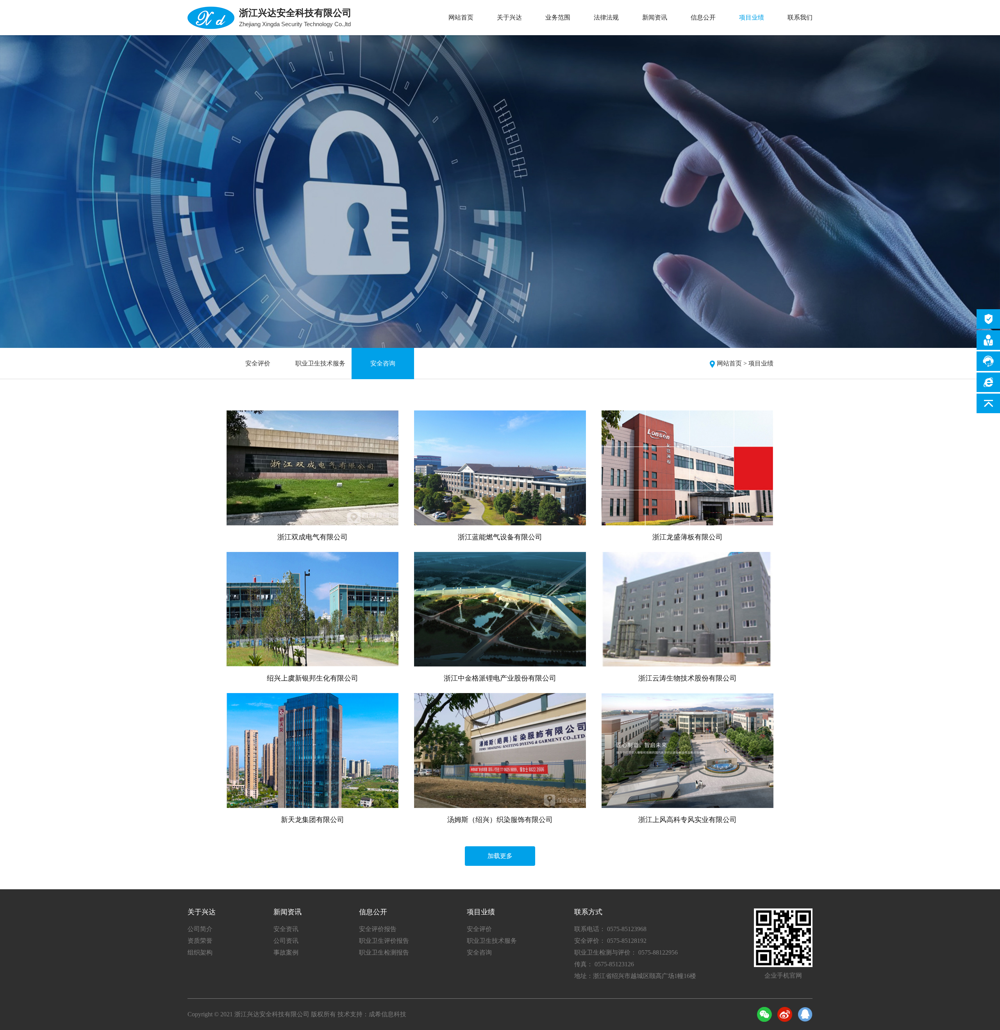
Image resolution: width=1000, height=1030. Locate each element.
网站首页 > (732, 363)
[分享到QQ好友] (805, 1014)
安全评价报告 (377, 929)
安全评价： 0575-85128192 (610, 940)
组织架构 (200, 952)
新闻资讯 (654, 17)
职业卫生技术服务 (320, 363)
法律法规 (606, 17)
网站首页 (460, 17)
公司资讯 (285, 940)
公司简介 (200, 929)
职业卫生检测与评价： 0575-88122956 (626, 952)
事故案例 (285, 952)
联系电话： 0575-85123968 (610, 929)
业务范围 (557, 17)
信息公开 (703, 17)
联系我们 (800, 17)
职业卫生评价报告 (384, 940)
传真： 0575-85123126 (604, 964)
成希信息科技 (387, 1014)
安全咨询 (382, 363)
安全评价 (257, 363)
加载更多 (500, 856)
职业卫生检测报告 (384, 952)
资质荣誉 (200, 940)
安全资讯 (285, 929)
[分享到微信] (764, 1014)
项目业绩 (751, 17)
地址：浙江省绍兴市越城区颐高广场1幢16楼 (635, 976)
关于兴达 (509, 17)
